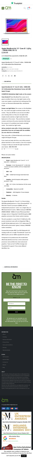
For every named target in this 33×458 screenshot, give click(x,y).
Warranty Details (6, 350)
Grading (5, 337)
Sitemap (4, 347)
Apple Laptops (10, 71)
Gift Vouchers (6, 356)
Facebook (3, 76)
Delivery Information (7, 339)
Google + (12, 76)
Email (15, 76)
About (4, 334)
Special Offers (6, 359)
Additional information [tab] (11, 267)
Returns (4, 364)
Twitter (6, 76)
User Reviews (15, 441)
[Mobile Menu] (3, 8)
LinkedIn (9, 76)
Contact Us (5, 362)
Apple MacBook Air (18, 71)
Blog (4, 367)
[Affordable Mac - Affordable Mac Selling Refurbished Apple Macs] (8, 8)
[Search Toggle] (25, 8)
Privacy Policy (6, 342)
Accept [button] (24, 455)
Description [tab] (7, 81)
